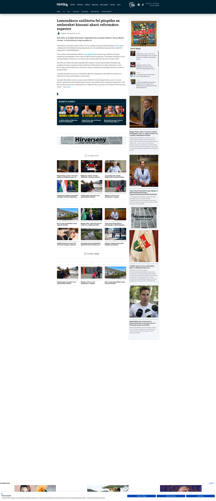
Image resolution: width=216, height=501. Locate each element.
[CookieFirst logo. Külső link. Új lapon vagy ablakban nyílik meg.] (2, 494)
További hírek (93, 155)
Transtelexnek (89, 54)
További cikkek (93, 254)
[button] (143, 4)
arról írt (116, 46)
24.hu (69, 87)
